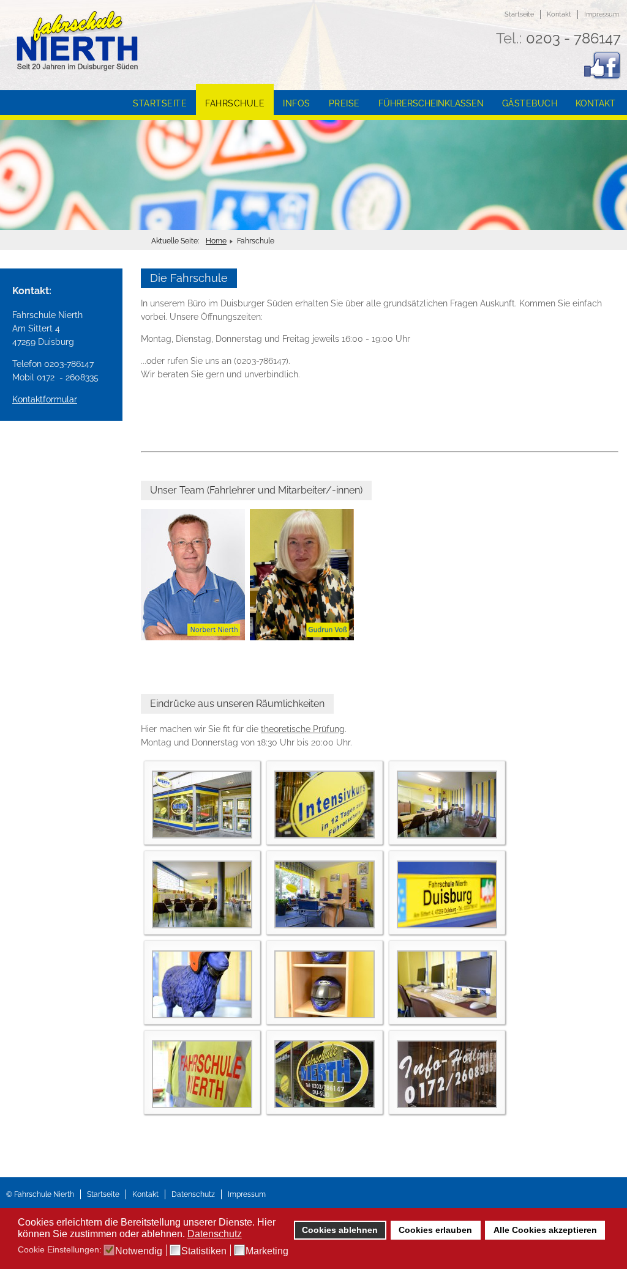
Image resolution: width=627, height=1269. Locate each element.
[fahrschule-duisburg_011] (324, 1105)
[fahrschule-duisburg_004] (202, 925)
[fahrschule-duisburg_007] (202, 1015)
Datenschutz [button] (214, 1234)
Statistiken (204, 1251)
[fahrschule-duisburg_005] (324, 925)
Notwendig (138, 1251)
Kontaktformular (44, 399)
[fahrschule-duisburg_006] (447, 925)
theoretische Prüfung (303, 729)
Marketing (267, 1251)
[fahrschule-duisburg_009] (447, 1015)
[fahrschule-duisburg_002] (324, 835)
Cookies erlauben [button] (435, 1230)
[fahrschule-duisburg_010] (202, 1105)
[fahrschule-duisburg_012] (447, 1105)
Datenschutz (193, 1194)
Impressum (601, 14)
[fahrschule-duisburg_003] (447, 835)
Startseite (519, 14)
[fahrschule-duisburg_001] (202, 835)
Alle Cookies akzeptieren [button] (545, 1230)
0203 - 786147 (573, 38)
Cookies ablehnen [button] (340, 1230)
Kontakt (559, 14)
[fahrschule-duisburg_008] (324, 1015)
